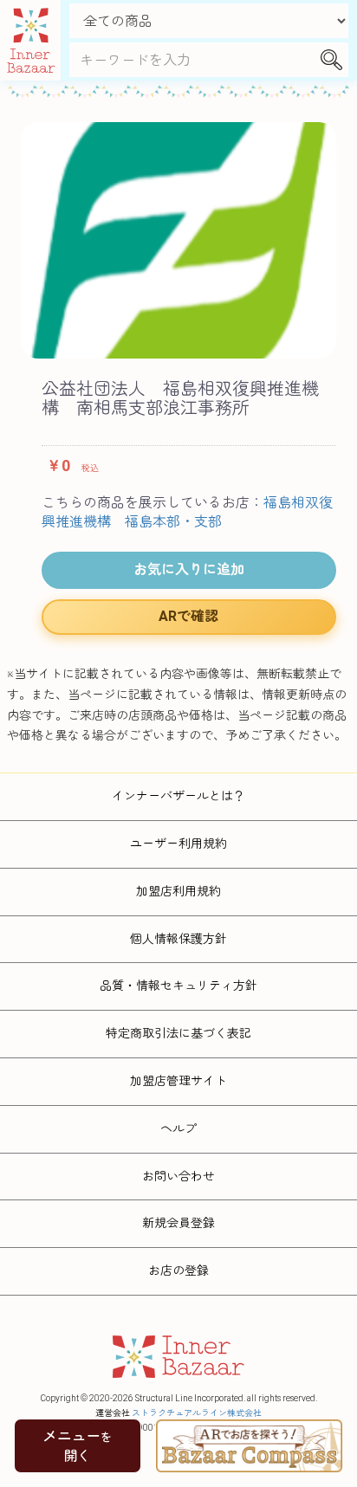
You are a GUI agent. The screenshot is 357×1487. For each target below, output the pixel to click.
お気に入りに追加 (188, 569)
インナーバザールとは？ (178, 796)
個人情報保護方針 (178, 939)
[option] (178, 240)
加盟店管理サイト (178, 1081)
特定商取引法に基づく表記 (178, 1033)
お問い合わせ (178, 1176)
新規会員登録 (178, 1223)
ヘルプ (178, 1128)
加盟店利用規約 (178, 891)
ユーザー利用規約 (178, 843)
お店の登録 (178, 1270)
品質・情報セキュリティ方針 (178, 985)
